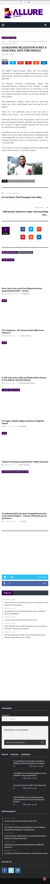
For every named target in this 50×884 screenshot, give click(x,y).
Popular (14, 754)
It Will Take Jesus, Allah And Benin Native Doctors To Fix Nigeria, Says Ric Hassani (24, 378)
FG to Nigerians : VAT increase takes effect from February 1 (23, 331)
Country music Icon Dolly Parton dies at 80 (29, 785)
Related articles (9, 252)
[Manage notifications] (44, 879)
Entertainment (6, 38)
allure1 (23, 521)
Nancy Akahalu (26, 336)
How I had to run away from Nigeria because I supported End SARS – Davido (22, 289)
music (4, 390)
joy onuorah (22, 426)
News (14, 38)
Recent (5, 754)
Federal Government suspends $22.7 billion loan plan (25, 461)
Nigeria (21, 181)
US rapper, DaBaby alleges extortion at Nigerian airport (23, 422)
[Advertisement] (25, 553)
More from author (25, 252)
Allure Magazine (7, 472)
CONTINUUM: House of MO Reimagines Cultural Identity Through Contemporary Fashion (29, 799)
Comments (25, 754)
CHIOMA (18, 778)
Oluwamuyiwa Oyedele (27, 383)
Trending (10, 260)
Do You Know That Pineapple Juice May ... (23, 197)
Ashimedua (26, 294)
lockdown (12, 181)
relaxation (29, 181)
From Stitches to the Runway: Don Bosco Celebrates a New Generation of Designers (29, 762)
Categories (5, 715)
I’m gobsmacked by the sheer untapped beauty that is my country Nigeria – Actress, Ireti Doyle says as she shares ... (24, 516)
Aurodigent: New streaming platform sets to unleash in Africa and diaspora (30, 774)
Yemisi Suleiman (21, 766)
